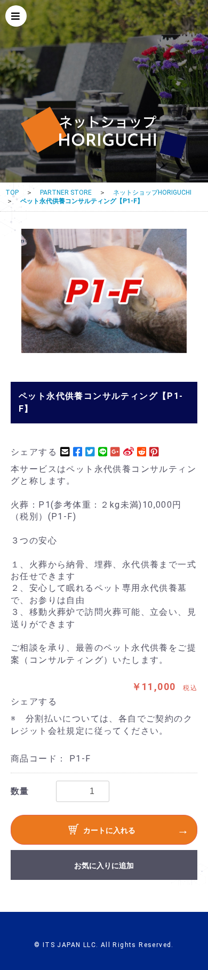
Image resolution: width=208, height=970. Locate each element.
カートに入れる (109, 830)
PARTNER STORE (66, 192)
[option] (104, 291)
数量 (20, 791)
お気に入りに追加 (104, 865)
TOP (12, 192)
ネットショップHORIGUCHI (152, 192)
